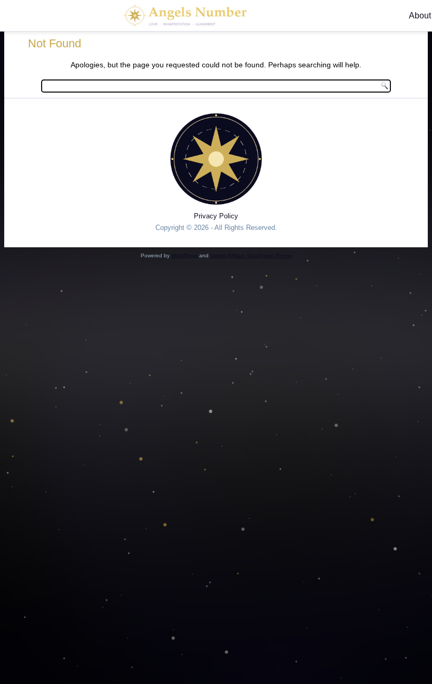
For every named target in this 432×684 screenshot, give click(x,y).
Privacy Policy (216, 216)
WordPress (184, 255)
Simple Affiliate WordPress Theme (251, 255)
